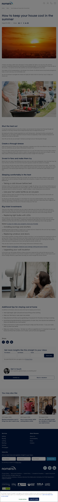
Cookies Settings (23, 499)
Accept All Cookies (33, 499)
